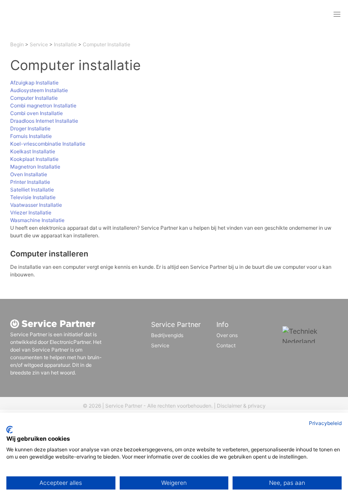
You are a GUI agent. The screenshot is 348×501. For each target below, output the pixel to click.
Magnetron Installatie (35, 166)
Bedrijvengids (167, 335)
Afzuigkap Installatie (34, 82)
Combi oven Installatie (36, 113)
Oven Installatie (28, 174)
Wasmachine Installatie (37, 220)
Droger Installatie (30, 128)
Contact (226, 345)
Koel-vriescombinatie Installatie (47, 144)
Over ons (227, 335)
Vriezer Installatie (30, 212)
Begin (17, 44)
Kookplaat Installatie (34, 159)
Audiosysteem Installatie (39, 90)
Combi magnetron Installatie (43, 105)
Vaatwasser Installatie (36, 205)
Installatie (65, 44)
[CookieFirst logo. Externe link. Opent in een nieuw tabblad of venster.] (9, 429)
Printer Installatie (30, 182)
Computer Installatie (106, 44)
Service (39, 44)
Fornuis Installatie (31, 136)
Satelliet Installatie (32, 189)
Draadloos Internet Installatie (44, 121)
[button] (337, 14)
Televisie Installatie (33, 197)
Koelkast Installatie (32, 151)
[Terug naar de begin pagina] (65, 14)
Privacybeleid (325, 423)
